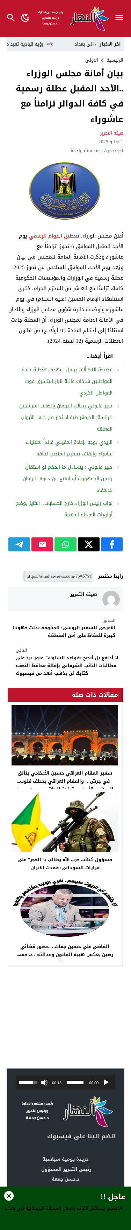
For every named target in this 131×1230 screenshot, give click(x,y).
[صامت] (44, 1082)
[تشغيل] (106, 1082)
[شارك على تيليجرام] (19, 544)
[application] (66, 1083)
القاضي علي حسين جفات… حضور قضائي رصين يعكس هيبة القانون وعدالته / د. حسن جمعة (65, 954)
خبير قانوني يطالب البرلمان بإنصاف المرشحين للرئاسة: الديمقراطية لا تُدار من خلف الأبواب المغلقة (65, 417)
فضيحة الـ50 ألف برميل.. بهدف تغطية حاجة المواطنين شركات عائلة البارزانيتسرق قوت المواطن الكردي (67, 381)
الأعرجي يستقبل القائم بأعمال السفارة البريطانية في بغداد (63, 1208)
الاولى (91, 60)
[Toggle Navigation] (121, 19)
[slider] (75, 1082)
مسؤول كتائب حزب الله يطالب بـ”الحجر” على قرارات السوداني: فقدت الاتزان (64, 863)
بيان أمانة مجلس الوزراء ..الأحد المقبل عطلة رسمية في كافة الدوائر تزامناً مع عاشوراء (69, 96)
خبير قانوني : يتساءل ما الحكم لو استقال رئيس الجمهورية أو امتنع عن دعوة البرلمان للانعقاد (67, 478)
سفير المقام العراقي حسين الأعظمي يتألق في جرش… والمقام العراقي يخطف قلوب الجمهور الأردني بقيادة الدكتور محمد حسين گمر (65, 785)
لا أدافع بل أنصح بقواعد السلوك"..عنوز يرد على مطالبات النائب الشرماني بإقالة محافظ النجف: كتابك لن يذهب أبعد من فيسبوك (67, 662)
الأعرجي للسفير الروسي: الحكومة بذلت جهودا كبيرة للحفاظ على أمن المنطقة (64, 628)
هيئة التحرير (111, 133)
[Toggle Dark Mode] (25, 19)
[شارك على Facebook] (112, 544)
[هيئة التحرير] (111, 599)
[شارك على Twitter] (89, 544)
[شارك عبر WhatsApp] (65, 544)
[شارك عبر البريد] (42, 544)
